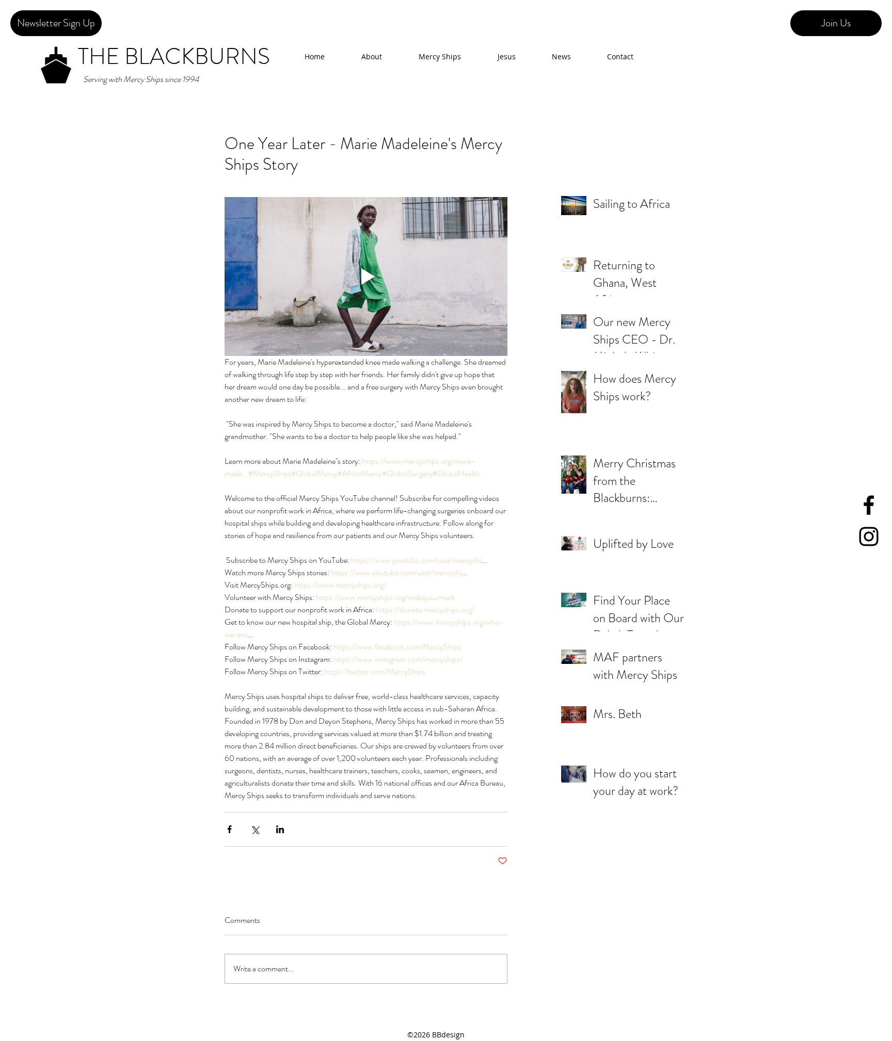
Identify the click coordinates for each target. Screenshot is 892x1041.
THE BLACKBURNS (174, 56)
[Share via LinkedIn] (280, 829)
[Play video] (366, 276)
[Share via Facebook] (229, 829)
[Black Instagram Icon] (869, 536)
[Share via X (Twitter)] (255, 829)
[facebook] (869, 505)
